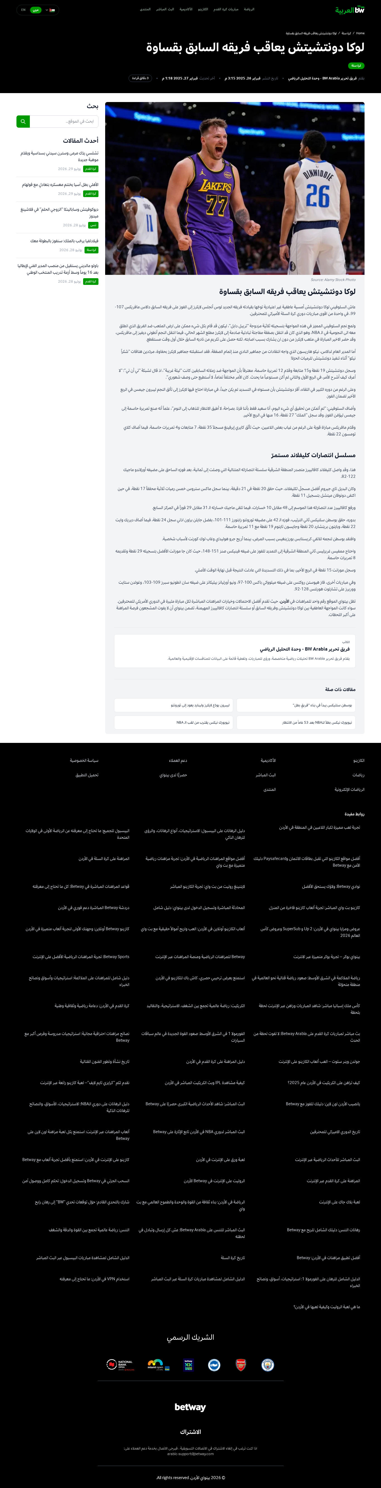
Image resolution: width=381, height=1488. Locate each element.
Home (360, 33)
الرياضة (249, 10)
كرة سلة (346, 33)
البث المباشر (165, 10)
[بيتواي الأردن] (350, 10)
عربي (36, 10)
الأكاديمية (186, 10)
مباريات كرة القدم (226, 10)
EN (23, 10)
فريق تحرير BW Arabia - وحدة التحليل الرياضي (322, 78)
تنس (93, 225)
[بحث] (23, 121)
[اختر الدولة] (50, 10)
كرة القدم (90, 169)
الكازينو (203, 10)
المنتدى (145, 10)
